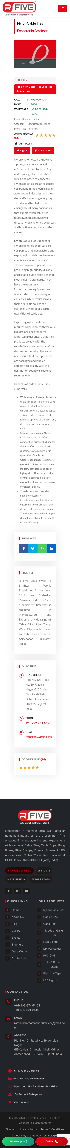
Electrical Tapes (53, 973)
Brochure (17, 944)
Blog (14, 924)
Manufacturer (44, 150)
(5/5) (16, 137)
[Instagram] (17, 890)
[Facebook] (8, 890)
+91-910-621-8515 (26, 1010)
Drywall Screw (52, 948)
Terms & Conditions (52, 1129)
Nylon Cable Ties (30, 23)
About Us (18, 917)
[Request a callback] (52, 1141)
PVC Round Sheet (54, 964)
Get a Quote (19, 951)
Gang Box (49, 924)
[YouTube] (26, 890)
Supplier (23, 150)
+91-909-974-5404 (38, 722)
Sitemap (11, 1129)
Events (16, 937)
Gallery (16, 930)
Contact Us (19, 958)
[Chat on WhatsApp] (18, 1141)
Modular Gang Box (54, 933)
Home (15, 910)
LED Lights (50, 980)
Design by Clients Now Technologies (36, 1135)
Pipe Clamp (50, 941)
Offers (24, 79)
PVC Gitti (49, 955)
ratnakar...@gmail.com (39, 736)
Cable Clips (50, 917)
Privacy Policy (28, 1129)
